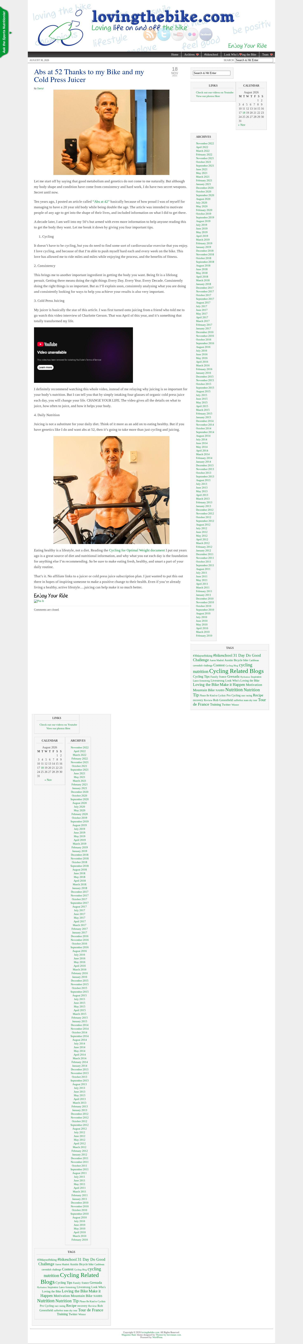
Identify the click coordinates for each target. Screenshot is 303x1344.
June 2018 (202, 269)
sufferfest (238, 700)
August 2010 (203, 613)
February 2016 (204, 369)
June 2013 (202, 487)
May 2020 (202, 206)
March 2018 (203, 280)
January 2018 (203, 284)
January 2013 (203, 506)
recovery (198, 700)
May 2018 (202, 272)
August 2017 (203, 302)
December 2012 (205, 509)
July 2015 (201, 395)
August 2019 (203, 221)
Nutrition (234, 689)
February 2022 (204, 154)
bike (245, 660)
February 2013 (204, 502)
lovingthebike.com (150, 1332)
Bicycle (238, 660)
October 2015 (203, 383)
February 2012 (204, 546)
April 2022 (202, 147)
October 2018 (203, 258)
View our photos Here (208, 96)
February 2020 (204, 210)
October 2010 (203, 606)
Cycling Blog (231, 665)
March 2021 (203, 176)
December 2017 (205, 287)
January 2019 (203, 247)
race (243, 695)
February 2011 (204, 591)
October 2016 (203, 339)
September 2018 (205, 261)
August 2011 (203, 569)
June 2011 (202, 576)
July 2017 (201, 306)
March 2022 (203, 150)
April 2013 (202, 495)
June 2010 (202, 620)
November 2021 (205, 158)
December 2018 (205, 250)
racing (249, 695)
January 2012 (203, 550)
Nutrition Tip (67, 1300)
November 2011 (205, 557)
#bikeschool (211, 54)
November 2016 (205, 335)
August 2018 (203, 265)
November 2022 (205, 143)
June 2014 (202, 443)
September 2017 (205, 298)
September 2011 (205, 565)
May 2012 (202, 535)
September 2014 (205, 432)
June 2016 (202, 354)
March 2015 (203, 409)
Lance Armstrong (201, 680)
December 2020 (205, 187)
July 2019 (201, 224)
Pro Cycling (234, 695)
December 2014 (205, 421)
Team (264, 54)
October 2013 (203, 472)
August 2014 (203, 435)
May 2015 (202, 402)
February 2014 (204, 458)
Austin (228, 660)
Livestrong (217, 680)
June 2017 (202, 309)
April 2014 (202, 450)
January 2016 (203, 372)
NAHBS (220, 690)
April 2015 (202, 406)
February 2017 (204, 324)
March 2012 (203, 543)
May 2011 (202, 580)
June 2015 (202, 398)
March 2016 (203, 365)
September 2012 (205, 520)
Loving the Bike (206, 684)
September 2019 (205, 217)
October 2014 (203, 428)
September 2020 (205, 195)
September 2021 (205, 165)
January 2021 (203, 184)
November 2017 (205, 291)
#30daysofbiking (202, 655)
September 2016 (205, 343)
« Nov (241, 124)
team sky (248, 700)
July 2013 (201, 483)
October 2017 (203, 295)
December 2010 (205, 598)
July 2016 (201, 350)
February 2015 (204, 413)
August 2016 (203, 346)
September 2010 (205, 609)
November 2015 (205, 380)
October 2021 (203, 161)
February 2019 (204, 243)
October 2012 (203, 517)
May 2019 (202, 232)
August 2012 (203, 524)
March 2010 (203, 631)
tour (255, 700)
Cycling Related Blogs (236, 671)
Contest (219, 665)
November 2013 (205, 469)
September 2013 (205, 476)
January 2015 (203, 417)
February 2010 (204, 635)
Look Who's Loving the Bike (242, 680)
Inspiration (256, 677)
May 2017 (202, 313)
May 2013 (202, 491)
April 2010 (202, 628)
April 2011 (202, 583)
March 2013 (203, 498)
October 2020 (203, 191)
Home (174, 54)
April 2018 (202, 276)
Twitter (226, 704)
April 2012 (202, 539)
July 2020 (201, 202)
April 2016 (202, 361)
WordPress (157, 1337)
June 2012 (202, 532)
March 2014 (203, 454)
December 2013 (205, 465)
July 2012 (201, 528)
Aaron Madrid (217, 660)
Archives (188, 54)
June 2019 (202, 228)
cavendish (198, 665)
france (222, 676)
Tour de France (90, 1310)
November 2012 (205, 513)
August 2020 (203, 198)
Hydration (245, 677)
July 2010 (201, 617)
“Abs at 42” (101, 202)
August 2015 (203, 391)
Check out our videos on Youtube (215, 92)
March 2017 (203, 321)
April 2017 (202, 317)
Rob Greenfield (223, 700)
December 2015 (205, 376)
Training (215, 704)
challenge (208, 665)
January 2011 (203, 594)
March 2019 (203, 239)
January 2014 (203, 461)
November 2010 (205, 602)
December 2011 (205, 554)
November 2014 (205, 424)
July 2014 (201, 439)
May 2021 (202, 173)
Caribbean (254, 660)
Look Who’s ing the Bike (238, 54)
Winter (235, 704)
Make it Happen (232, 684)
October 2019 (203, 213)
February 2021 (204, 180)
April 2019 (202, 235)
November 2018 (205, 254)
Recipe (258, 695)
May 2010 (202, 624)
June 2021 (202, 169)
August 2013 (203, 480)
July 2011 (201, 572)
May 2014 (202, 446)
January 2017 (203, 328)
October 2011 (203, 561)
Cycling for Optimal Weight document (137, 550)
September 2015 (205, 387)
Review (208, 700)
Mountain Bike (204, 690)
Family (214, 676)
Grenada (233, 676)
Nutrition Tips (6, 33)
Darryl (40, 88)
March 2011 (203, 587)
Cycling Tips (201, 676)
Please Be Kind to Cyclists (213, 695)
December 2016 (205, 332)
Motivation (254, 685)
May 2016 (202, 358)
